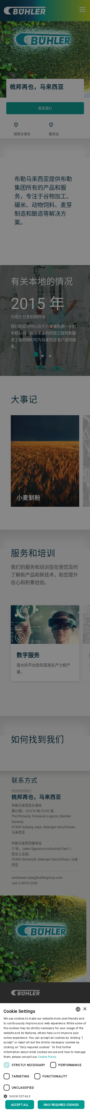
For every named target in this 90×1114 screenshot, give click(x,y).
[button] (45, 1095)
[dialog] (45, 1058)
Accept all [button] (20, 1105)
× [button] (84, 1009)
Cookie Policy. (47, 1057)
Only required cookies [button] (61, 1105)
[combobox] (78, 1009)
